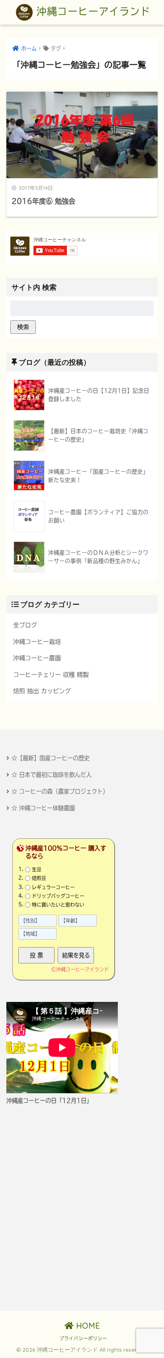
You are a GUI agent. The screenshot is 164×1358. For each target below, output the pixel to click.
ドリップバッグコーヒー (58, 896)
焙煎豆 (39, 878)
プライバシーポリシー (83, 1338)
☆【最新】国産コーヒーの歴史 (51, 758)
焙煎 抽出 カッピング (42, 691)
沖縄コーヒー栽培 (37, 642)
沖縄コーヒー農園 (37, 658)
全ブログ (25, 625)
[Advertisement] (82, 1208)
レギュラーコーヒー (53, 886)
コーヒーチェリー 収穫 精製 (51, 675)
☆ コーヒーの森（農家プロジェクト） (60, 791)
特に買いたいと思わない (58, 904)
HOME (87, 1326)
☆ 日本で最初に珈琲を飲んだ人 (52, 775)
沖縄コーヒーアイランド (91, 11)
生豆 (36, 869)
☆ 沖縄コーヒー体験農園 (43, 808)
